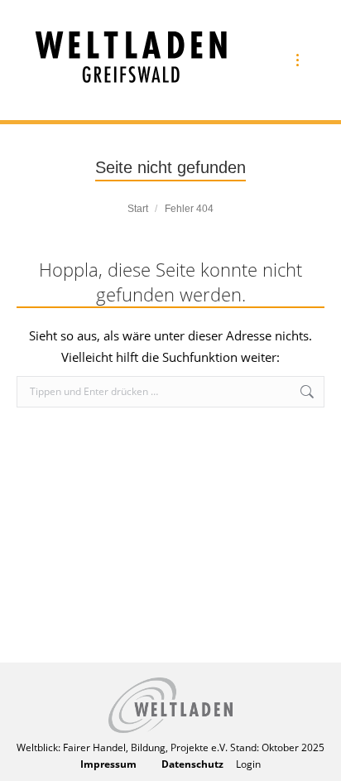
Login (248, 764)
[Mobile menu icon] (297, 60)
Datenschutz (192, 764)
